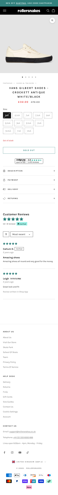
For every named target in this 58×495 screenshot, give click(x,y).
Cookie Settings (10, 411)
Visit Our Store (9, 342)
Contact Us (8, 406)
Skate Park (8, 347)
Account (7, 416)
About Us (7, 337)
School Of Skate (10, 352)
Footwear (7, 83)
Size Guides (8, 402)
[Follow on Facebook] (4, 452)
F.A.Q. (5, 392)
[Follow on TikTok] (27, 452)
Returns (6, 387)
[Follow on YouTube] (19, 452)
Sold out (29, 150)
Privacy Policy (9, 362)
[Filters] (6, 234)
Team (5, 357)
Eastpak (21, 3)
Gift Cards (7, 397)
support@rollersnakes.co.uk (22, 431)
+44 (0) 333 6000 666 (23, 437)
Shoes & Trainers (25, 83)
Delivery (6, 382)
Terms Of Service (10, 367)
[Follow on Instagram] (12, 452)
